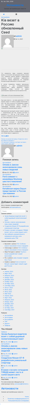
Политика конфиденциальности (18, 398)
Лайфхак (7, 325)
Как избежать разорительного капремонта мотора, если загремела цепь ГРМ (15, 236)
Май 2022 (8, 293)
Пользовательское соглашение (18, 400)
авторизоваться (15, 207)
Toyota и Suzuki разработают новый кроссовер (15, 254)
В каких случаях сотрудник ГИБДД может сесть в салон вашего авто (14, 372)
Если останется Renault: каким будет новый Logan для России (16, 264)
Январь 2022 (9, 302)
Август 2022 (9, 287)
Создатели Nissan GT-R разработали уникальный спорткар (13, 360)
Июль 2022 (8, 289)
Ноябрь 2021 (9, 306)
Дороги (7, 323)
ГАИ (6, 321)
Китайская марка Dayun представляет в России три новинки (14, 191)
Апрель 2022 (9, 295)
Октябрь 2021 (9, 308)
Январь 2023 (9, 277)
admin (19, 36)
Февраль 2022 (9, 300)
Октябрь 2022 (9, 283)
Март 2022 (8, 297)
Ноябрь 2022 (9, 281)
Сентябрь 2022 (10, 285)
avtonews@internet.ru (21, 384)
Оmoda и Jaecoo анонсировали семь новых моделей (12, 167)
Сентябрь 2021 (9, 310)
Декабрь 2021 (9, 304)
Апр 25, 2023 (7, 342)
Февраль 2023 (9, 275)
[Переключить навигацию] (16, 14)
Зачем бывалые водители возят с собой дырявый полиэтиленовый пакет (16, 218)
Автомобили (5, 17)
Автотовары (9, 317)
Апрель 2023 (9, 271)
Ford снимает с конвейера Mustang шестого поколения (12, 179)
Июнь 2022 (8, 291)
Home (27, 396)
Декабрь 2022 (9, 279)
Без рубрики (9, 319)
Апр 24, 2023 (7, 377)
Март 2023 (8, 273)
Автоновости (15, 5)
